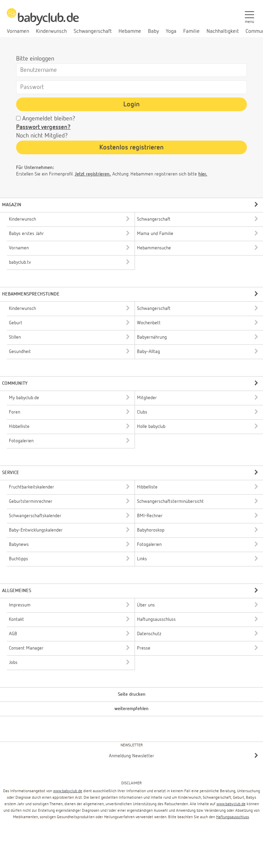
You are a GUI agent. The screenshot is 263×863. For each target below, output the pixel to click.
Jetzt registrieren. (93, 174)
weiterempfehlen (131, 708)
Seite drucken (132, 694)
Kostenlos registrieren (131, 147)
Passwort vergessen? (43, 127)
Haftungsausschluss (232, 817)
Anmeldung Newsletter (131, 756)
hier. (202, 174)
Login (131, 104)
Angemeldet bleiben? (48, 119)
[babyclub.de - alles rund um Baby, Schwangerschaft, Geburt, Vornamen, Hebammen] (43, 20)
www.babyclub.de (67, 791)
